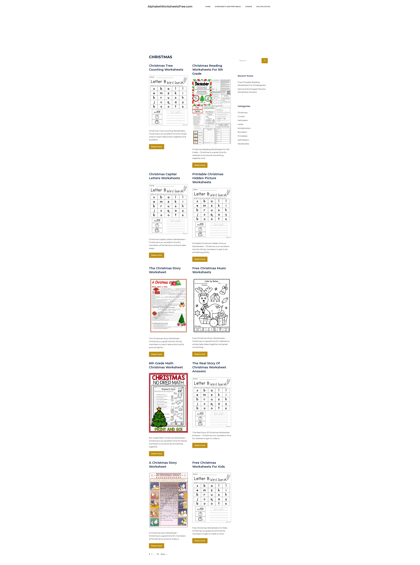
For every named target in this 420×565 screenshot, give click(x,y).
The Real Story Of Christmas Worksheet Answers (209, 367)
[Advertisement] (210, 28)
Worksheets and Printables (228, 7)
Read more (156, 147)
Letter (240, 124)
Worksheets (243, 144)
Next (164, 554)
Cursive (248, 7)
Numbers (242, 132)
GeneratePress (231, 560)
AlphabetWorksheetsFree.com (170, 6)
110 (158, 554)
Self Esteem (243, 140)
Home (208, 7)
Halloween (243, 120)
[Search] (265, 60)
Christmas (242, 112)
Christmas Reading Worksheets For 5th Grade (207, 69)
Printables (242, 136)
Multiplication (263, 7)
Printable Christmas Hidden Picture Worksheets (207, 178)
